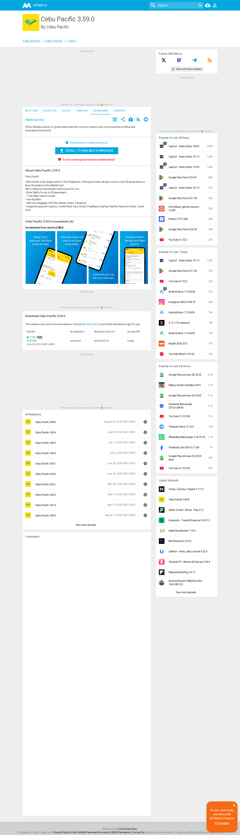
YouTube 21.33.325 (179, 468)
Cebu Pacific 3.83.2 (45, 453)
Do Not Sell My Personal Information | (90, 832)
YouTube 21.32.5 (178, 239)
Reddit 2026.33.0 (178, 343)
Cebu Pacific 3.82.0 (45, 494)
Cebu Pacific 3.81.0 (45, 505)
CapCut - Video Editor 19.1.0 (184, 156)
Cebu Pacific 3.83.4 (45, 432)
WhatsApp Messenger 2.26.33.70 (187, 437)
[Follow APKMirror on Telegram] (194, 61)
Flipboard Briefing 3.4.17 (182, 572)
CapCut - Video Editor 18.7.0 (184, 187)
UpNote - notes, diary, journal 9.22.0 (188, 551)
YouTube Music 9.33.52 (181, 354)
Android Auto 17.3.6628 (182, 291)
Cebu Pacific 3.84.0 (45, 422)
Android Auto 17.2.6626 (182, 312)
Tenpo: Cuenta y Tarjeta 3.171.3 (186, 489)
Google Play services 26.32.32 (185, 374)
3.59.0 (34, 337)
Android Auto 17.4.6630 (182, 333)
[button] (115, 119)
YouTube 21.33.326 (179, 416)
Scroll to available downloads (89, 150)
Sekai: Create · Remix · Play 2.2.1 (186, 509)
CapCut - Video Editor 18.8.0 (184, 146)
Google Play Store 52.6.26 (183, 229)
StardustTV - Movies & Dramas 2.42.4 (189, 561)
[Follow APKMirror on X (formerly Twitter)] (164, 61)
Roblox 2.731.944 (178, 219)
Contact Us (138, 832)
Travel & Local (34, 119)
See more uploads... (87, 524)
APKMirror (40, 5)
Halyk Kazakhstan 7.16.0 (182, 530)
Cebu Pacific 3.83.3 (45, 442)
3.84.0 (59, 227)
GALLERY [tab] (66, 110)
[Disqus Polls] (86, 585)
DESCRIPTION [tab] (50, 110)
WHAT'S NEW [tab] (31, 110)
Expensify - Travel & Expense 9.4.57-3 (189, 520)
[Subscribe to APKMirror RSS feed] (210, 61)
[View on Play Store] (131, 119)
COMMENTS (119, 110)
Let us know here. (127, 828)
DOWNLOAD (82, 110)
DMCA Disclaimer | (121, 832)
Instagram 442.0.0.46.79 (182, 302)
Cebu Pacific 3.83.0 (45, 474)
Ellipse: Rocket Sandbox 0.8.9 (185, 385)
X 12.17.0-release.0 (179, 322)
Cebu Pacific (57, 26)
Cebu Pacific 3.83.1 (45, 463)
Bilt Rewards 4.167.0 (180, 541)
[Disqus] (86, 677)
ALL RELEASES (100, 110)
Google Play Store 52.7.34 (183, 198)
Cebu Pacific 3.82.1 (45, 484)
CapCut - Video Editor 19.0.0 (184, 167)
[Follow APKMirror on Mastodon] (179, 61)
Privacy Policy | (61, 832)
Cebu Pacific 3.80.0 (45, 515)
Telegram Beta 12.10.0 (181, 426)
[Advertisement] (87, 77)
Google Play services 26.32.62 (185, 395)
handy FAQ (92, 324)
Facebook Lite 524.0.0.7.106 (184, 447)
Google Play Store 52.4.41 (183, 177)
